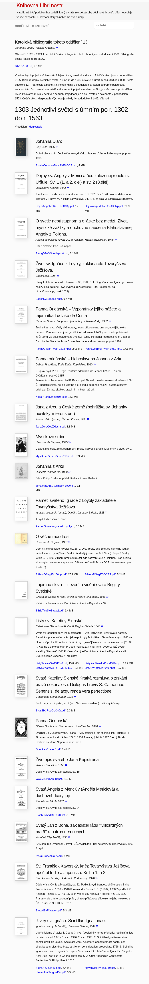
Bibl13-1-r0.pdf (23, 66)
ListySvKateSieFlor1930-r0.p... (54, 667)
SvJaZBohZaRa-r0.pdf (49, 855)
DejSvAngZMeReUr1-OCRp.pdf (55, 206)
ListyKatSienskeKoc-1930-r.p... (103, 663)
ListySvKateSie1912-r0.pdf (51, 663)
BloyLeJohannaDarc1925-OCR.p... (56, 165)
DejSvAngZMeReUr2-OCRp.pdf (104, 206)
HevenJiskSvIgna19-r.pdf (51, 972)
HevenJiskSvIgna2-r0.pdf (100, 967)
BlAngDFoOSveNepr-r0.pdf (52, 253)
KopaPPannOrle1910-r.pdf (51, 396)
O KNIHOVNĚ (40, 26)
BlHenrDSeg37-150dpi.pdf (51, 574)
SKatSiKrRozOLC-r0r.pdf (50, 710)
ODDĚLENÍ (22, 26)
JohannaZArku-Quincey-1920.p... (55, 485)
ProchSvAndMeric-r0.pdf (50, 815)
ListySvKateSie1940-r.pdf (100, 667)
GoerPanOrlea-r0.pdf (48, 749)
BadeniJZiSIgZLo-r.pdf (49, 298)
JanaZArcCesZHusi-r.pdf (50, 426)
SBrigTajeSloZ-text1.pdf (49, 610)
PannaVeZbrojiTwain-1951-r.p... (103, 348)
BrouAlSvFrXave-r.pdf (49, 910)
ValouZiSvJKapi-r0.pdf (49, 778)
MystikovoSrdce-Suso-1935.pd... (55, 456)
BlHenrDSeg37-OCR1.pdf (100, 574)
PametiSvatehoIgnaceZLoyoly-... (55, 526)
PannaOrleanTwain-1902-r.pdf (53, 348)
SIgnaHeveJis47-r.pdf (48, 967)
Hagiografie (35, 126)
